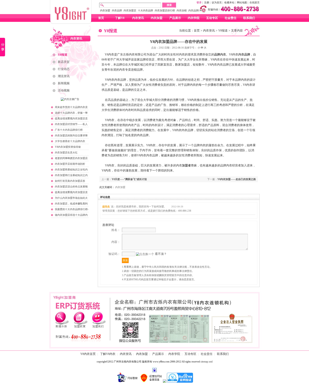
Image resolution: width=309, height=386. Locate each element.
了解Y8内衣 (107, 354)
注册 (206, 2)
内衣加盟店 (130, 10)
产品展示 (175, 18)
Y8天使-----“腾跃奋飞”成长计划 (129, 179)
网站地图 (242, 2)
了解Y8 (119, 18)
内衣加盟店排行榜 (165, 10)
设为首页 (217, 2)
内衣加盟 (105, 10)
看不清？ (161, 254)
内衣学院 (193, 18)
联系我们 (249, 18)
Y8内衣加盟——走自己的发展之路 (236, 179)
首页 (101, 18)
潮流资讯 (64, 76)
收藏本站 (229, 2)
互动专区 (212, 18)
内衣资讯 (138, 18)
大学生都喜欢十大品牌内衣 (70, 141)
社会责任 (230, 18)
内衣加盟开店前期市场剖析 (70, 163)
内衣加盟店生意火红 (66, 152)
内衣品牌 (117, 10)
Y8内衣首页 (88, 354)
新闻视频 (64, 83)
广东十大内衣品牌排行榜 (69, 129)
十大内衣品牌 (145, 10)
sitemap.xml (207, 361)
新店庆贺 (64, 61)
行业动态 (64, 69)
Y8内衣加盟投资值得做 (68, 146)
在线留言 (255, 2)
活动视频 (64, 90)
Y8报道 (62, 54)
